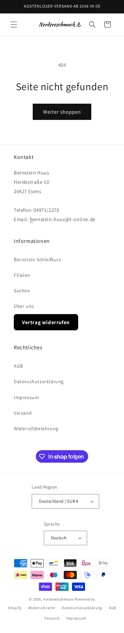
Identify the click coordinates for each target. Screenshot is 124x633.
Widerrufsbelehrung (36, 428)
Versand (23, 413)
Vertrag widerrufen (46, 322)
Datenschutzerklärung (39, 381)
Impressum (26, 397)
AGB (18, 366)
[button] (13, 24)
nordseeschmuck (58, 599)
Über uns (24, 306)
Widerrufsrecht (41, 607)
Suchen (22, 290)
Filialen (22, 275)
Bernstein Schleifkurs (37, 259)
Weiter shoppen (62, 111)
